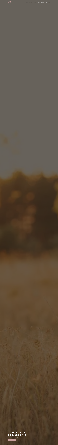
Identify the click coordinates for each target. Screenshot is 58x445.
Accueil (27, 2)
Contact (49, 2)
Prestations (42, 2)
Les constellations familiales (36, 2)
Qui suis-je (30, 2)
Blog (46, 2)
